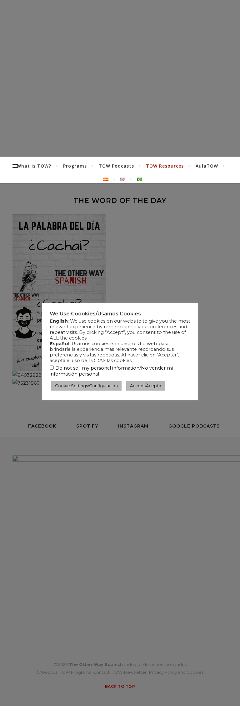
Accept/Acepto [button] (145, 385)
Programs (75, 166)
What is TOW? (34, 166)
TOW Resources (165, 166)
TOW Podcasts (116, 166)
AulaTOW (207, 166)
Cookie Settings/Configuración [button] (86, 385)
